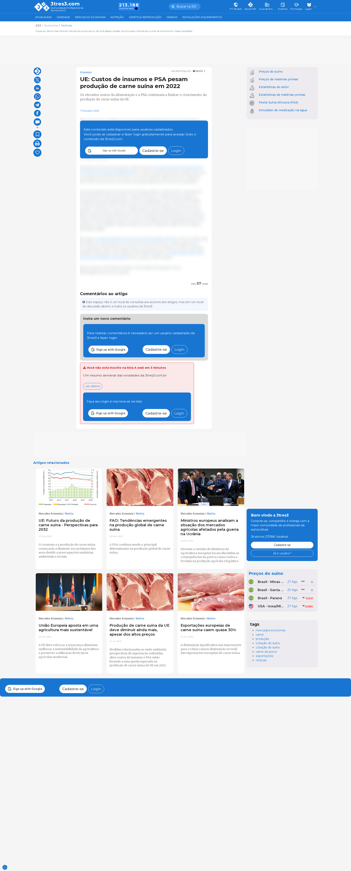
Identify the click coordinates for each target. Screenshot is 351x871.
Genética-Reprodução (145, 17)
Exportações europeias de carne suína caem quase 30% (208, 627)
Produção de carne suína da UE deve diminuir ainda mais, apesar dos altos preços (139, 630)
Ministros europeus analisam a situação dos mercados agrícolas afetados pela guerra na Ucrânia (210, 527)
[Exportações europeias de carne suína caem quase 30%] (211, 592)
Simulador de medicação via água (283, 110)
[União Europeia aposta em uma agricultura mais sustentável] (69, 592)
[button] (111, 151)
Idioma (199, 71)
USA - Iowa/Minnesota (271, 606)
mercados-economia (270, 630)
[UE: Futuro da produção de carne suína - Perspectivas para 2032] (69, 487)
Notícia (69, 513)
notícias (261, 660)
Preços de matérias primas (278, 79)
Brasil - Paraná (270, 598)
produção (262, 639)
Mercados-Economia (90, 17)
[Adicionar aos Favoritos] (37, 134)
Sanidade (63, 17)
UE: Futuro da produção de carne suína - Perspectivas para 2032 (68, 525)
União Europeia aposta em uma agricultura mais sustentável (68, 627)
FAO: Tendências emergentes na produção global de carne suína (138, 525)
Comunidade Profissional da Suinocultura (67, 9)
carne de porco (266, 652)
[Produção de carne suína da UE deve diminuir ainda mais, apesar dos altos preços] (139, 592)
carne (260, 634)
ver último (93, 386)
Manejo (172, 17)
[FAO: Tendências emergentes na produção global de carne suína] (139, 487)
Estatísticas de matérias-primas (282, 95)
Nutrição (117, 17)
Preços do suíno (271, 71)
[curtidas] (37, 153)
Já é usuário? (282, 553)
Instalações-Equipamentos (202, 17)
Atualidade (43, 17)
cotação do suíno (268, 643)
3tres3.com (65, 3)
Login (176, 151)
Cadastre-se (153, 151)
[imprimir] (37, 143)
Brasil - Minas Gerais (271, 582)
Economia (86, 72)
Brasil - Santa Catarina (271, 590)
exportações (264, 656)
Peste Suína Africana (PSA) (278, 102)
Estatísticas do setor (274, 87)
